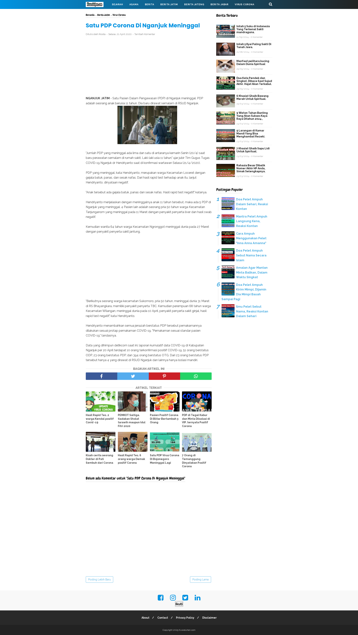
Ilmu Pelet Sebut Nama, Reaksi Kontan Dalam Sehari (252, 311)
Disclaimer (209, 617)
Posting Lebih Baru (99, 579)
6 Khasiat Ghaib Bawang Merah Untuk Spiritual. (252, 97)
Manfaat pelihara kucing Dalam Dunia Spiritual (252, 63)
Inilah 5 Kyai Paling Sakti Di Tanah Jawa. (253, 46)
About (145, 617)
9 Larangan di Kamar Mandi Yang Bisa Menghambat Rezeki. (250, 133)
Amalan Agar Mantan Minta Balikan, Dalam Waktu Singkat (252, 272)
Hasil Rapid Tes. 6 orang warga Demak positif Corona (131, 459)
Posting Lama (200, 579)
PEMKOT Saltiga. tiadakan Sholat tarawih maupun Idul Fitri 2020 (131, 421)
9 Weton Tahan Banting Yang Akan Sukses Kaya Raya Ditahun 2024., (252, 115)
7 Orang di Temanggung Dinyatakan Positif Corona (194, 461)
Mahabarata (97, 13)
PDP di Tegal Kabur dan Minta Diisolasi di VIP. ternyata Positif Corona (196, 421)
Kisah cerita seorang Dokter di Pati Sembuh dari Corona (99, 459)
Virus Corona (244, 4)
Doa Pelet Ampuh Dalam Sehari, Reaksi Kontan (252, 204)
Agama (134, 4)
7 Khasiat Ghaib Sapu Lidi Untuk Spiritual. (253, 150)
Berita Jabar (219, 4)
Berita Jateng (194, 4)
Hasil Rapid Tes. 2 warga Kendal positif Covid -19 (100, 419)
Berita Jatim (169, 4)
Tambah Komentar (144, 34)
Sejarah (117, 4)
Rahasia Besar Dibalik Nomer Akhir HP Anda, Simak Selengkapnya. (251, 168)
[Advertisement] (149, 66)
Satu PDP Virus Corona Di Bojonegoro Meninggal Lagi (164, 459)
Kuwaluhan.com (187, 630)
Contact (162, 617)
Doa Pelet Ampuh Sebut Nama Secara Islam (251, 255)
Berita (149, 4)
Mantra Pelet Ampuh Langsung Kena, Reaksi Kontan (251, 221)
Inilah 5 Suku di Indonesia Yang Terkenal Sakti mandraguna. (253, 29)
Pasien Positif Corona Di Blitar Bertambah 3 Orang (164, 419)
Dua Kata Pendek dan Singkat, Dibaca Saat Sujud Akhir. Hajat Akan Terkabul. (254, 81)
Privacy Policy (185, 617)
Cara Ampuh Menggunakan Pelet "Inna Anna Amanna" (251, 238)
